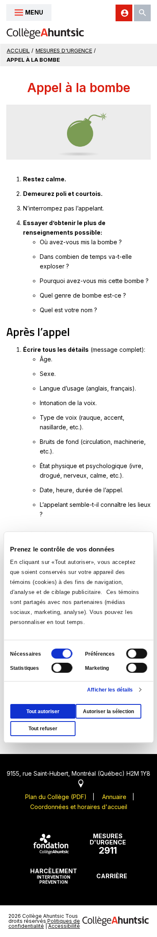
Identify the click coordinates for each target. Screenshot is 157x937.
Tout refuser (42, 729)
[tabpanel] (78, 132)
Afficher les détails (110, 690)
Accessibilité (64, 926)
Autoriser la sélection (108, 711)
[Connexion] (124, 13)
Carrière (111, 875)
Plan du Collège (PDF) (56, 796)
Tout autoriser (42, 711)
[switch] (136, 654)
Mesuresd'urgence (108, 844)
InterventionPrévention (53, 875)
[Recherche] (142, 13)
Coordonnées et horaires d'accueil (78, 806)
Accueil (18, 50)
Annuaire (114, 796)
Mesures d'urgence (64, 50)
